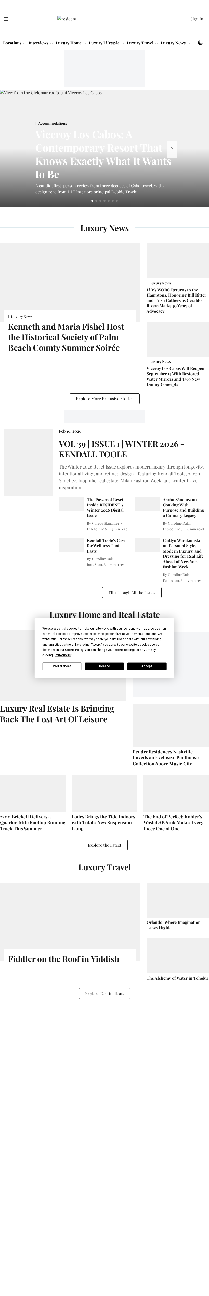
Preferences (62, 666)
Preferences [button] (63, 655)
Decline (104, 666)
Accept (146, 666)
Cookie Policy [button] (74, 649)
